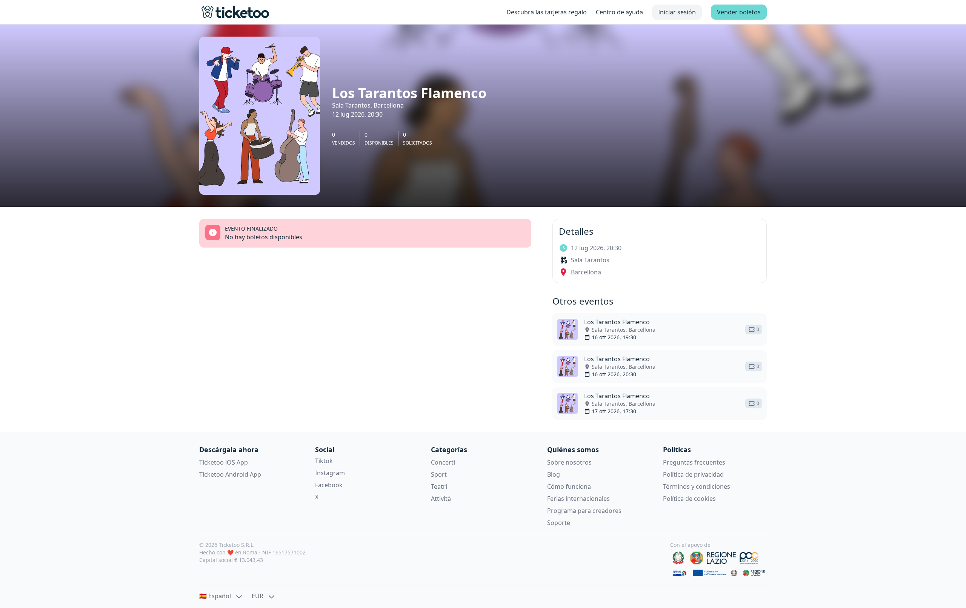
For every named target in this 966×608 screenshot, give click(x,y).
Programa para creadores (584, 510)
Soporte (558, 523)
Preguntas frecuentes (694, 462)
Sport (439, 474)
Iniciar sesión (677, 12)
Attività (441, 498)
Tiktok (324, 461)
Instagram (330, 473)
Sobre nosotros (569, 462)
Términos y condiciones (696, 486)
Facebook (329, 485)
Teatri (439, 486)
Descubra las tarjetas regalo (546, 12)
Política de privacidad (693, 474)
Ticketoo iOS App (223, 462)
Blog (553, 474)
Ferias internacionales (578, 498)
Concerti (443, 462)
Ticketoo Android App (230, 474)
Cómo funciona (569, 486)
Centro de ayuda (619, 12)
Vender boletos (739, 12)
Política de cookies (689, 498)
